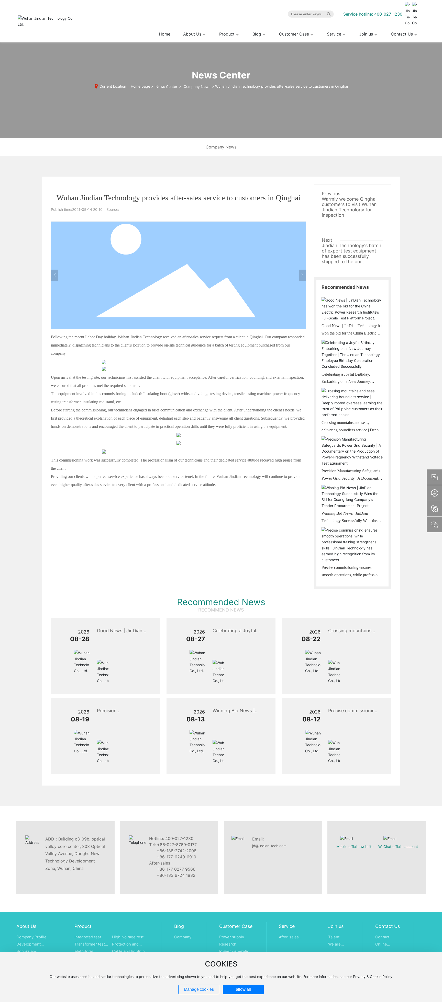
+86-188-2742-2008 (176, 850)
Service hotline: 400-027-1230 (372, 14)
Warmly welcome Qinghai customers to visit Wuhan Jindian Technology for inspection (349, 207)
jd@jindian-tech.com (269, 846)
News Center (166, 86)
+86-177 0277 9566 (176, 869)
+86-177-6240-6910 (176, 856)
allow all (243, 989)
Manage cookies (199, 989)
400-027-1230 (179, 838)
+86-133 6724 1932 (176, 875)
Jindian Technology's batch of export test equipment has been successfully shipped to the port (351, 253)
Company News (197, 86)
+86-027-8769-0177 (177, 844)
